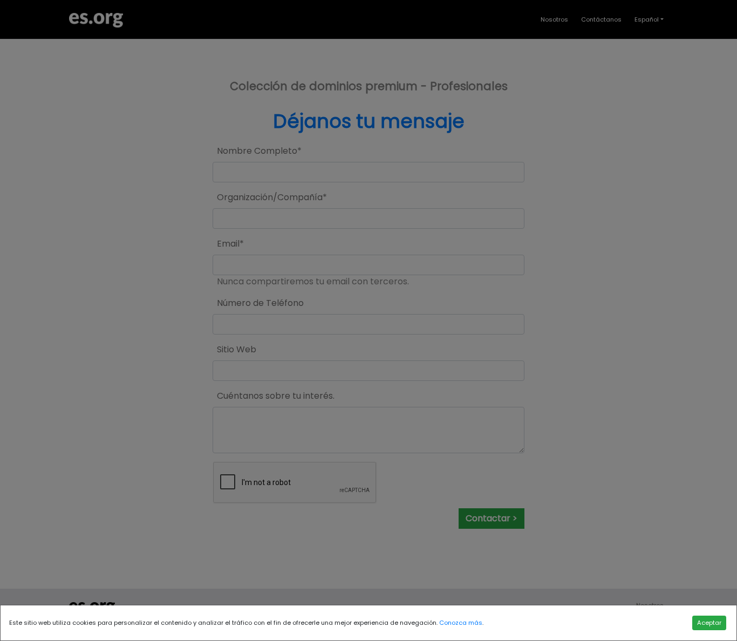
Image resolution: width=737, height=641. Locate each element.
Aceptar (709, 622)
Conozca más (460, 622)
